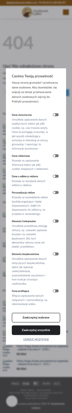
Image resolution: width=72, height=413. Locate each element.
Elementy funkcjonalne (24, 221)
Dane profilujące (20, 291)
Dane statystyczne (22, 115)
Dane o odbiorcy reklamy (25, 176)
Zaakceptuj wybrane (36, 317)
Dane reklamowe (21, 156)
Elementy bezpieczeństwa (25, 254)
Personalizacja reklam (23, 193)
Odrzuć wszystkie (36, 339)
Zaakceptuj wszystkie (36, 330)
